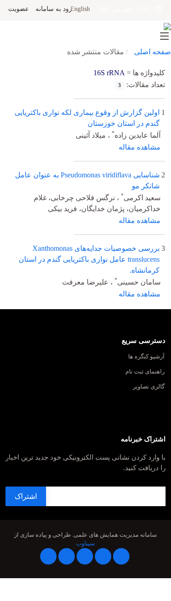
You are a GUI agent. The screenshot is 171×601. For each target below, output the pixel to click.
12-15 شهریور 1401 (126, 8)
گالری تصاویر (149, 387)
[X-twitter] (103, 556)
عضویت (18, 9)
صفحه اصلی (152, 52)
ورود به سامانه (55, 9)
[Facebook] (121, 556)
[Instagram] (66, 556)
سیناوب (85, 543)
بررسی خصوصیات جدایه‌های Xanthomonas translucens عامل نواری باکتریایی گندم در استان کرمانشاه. (89, 259)
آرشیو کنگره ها (146, 357)
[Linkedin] (85, 556)
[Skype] (48, 556)
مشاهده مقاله (140, 147)
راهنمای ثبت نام (145, 372)
